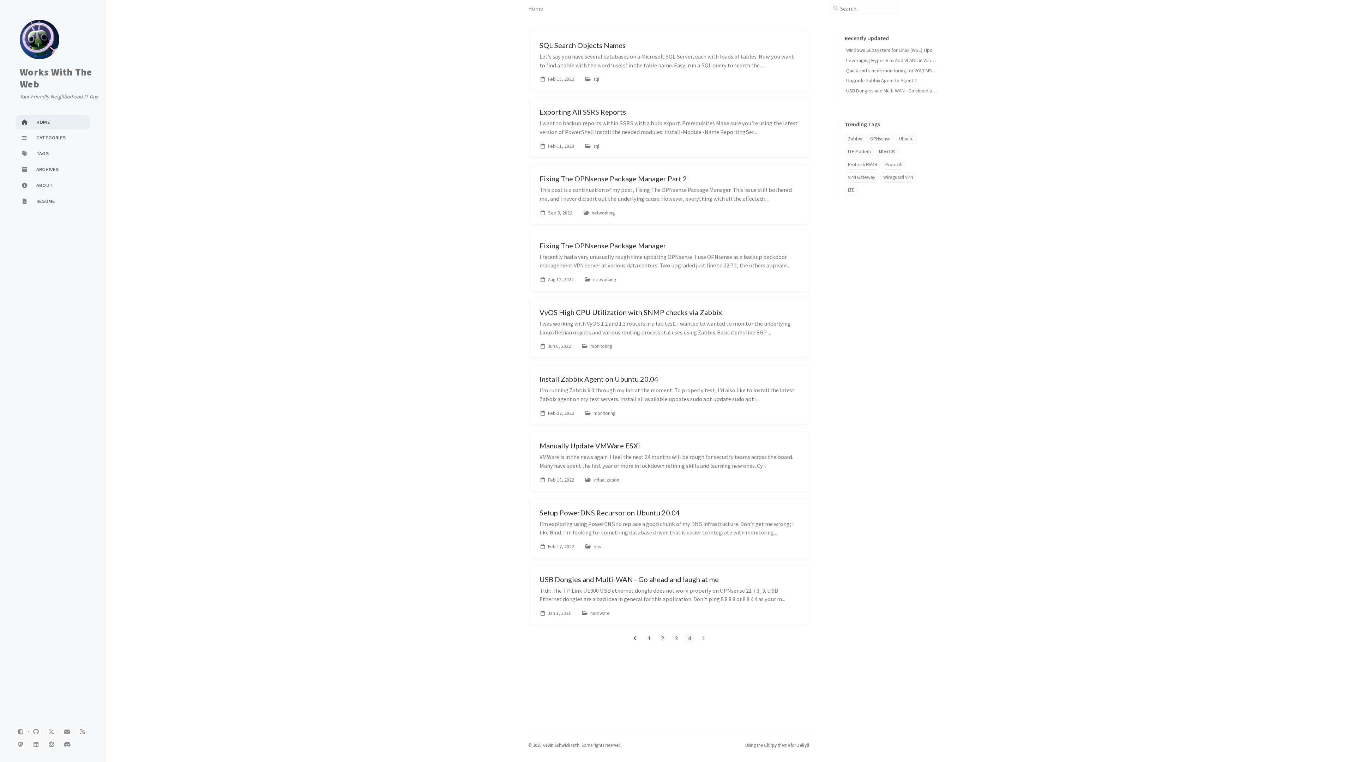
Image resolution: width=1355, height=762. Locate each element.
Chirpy (770, 745)
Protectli (893, 165)
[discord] (67, 744)
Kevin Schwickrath (560, 745)
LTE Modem (859, 152)
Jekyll (803, 745)
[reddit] (51, 744)
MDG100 (887, 152)
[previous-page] (635, 638)
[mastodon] (20, 744)
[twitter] (51, 732)
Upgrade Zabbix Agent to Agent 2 (881, 80)
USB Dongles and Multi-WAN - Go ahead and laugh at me (904, 90)
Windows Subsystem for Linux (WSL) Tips (889, 50)
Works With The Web (56, 78)
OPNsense (880, 139)
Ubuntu (906, 139)
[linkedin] (36, 744)
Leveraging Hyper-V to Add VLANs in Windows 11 (897, 60)
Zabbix (855, 139)
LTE (851, 190)
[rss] (83, 732)
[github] (36, 732)
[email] (67, 732)
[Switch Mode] (20, 732)
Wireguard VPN (898, 177)
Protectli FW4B (862, 165)
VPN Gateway (861, 177)
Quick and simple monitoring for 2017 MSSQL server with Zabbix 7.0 (917, 70)
